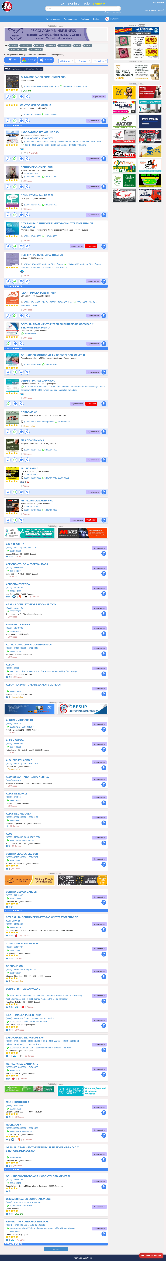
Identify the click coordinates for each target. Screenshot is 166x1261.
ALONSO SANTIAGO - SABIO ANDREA (27, 777)
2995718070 (28, 840)
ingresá (161, 10)
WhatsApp (82, 61)
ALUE (9, 833)
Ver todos (14, 45)
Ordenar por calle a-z (34, 69)
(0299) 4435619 (13, 723)
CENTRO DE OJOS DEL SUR (37, 167)
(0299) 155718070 (31, 836)
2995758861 (64, 421)
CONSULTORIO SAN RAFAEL (37, 195)
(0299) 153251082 (33, 449)
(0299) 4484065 (13, 780)
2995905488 (30, 333)
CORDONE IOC (29, 412)
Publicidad (157, 2)
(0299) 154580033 (33, 509)
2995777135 (15, 611)
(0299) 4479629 (13, 816)
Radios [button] (96, 19)
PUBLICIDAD (55, 26)
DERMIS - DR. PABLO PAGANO (38, 380)
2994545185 (51, 364)
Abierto (28, 90)
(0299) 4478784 (13, 763)
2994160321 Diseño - (87, 302)
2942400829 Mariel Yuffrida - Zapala (84, 264)
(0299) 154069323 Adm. (61, 302)
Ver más (56, 1249)
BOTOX (88, 45)
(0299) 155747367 (33, 176)
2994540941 (15, 570)
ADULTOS (51, 45)
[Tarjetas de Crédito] (25, 152)
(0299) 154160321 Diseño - (37, 302)
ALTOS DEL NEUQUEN (18, 813)
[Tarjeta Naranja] (28, 482)
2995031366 (15, 550)
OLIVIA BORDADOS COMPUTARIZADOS (43, 77)
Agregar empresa (53, 19)
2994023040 (15, 651)
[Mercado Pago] (22, 148)
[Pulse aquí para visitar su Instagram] (12, 556)
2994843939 (15, 631)
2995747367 (51, 176)
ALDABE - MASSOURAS (19, 720)
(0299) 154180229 (14, 743)
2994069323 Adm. (29, 305)
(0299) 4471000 (13, 647)
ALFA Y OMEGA (15, 740)
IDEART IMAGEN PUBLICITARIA (38, 292)
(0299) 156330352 (33, 477)
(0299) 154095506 (33, 236)
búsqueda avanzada (112, 12)
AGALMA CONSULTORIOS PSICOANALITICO (31, 604)
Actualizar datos (70, 19)
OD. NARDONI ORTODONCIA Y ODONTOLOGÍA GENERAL (53, 355)
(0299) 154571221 (29, 763)
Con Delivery (99, 61)
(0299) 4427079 (30, 173)
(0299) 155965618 (33, 86)
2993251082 (51, 449)
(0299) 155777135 (14, 607)
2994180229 (15, 746)
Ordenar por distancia (14, 69)
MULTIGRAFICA (29, 468)
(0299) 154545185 (33, 364)
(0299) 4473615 (13, 796)
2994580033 (51, 509)
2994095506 (51, 236)
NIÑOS (78, 45)
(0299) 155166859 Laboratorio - (64, 141)
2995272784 (16, 726)
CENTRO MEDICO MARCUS (35, 105)
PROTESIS (39, 45)
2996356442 (15, 800)
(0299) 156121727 (33, 204)
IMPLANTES (26, 45)
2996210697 (15, 590)
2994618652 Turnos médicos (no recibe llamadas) (53, 389)
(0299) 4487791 (13, 667)
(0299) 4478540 (31, 138)
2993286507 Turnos (19, 671)
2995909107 (15, 820)
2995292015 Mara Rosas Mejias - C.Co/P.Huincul (44, 267)
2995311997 (28, 726)
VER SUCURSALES (13, 125)
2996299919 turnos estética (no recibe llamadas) (47, 386)
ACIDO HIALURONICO (18, 49)
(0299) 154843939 (14, 627)
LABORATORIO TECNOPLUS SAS (40, 132)
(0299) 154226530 (14, 836)
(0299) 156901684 (50, 86)
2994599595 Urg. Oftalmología (63, 671)
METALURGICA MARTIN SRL (37, 500)
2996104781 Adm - (78, 144)
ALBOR (10, 664)
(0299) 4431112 (28, 547)
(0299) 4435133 (30, 506)
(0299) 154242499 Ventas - (37, 141)
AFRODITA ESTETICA (18, 584)
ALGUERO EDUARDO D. (19, 760)
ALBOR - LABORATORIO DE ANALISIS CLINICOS (33, 684)
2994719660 (51, 114)
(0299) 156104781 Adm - (90, 141)
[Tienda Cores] (17, 935)
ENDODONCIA (65, 45)
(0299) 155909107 (29, 816)
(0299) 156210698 (14, 587)
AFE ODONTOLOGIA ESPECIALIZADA (27, 564)
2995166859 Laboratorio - (57, 144)
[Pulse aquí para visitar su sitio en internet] (7, 556)
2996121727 (51, 204)
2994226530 (16, 840)
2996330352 (63, 477)
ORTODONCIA (36, 49)
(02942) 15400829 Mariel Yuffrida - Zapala (44, 264)
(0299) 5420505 (30, 474)
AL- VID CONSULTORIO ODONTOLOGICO (29, 644)
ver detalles (30, 426)
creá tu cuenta (150, 10)
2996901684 (81, 86)
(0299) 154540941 (14, 567)
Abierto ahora (65, 61)
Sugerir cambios (99, 96)
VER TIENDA (91, 246)
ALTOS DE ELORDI (16, 793)
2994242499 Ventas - (35, 144)
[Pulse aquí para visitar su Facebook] (10, 556)
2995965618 (69, 86)
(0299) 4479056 (46, 138)
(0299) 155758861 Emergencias (39, 421)
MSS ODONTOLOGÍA (32, 440)
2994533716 (52, 477)
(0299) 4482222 (13, 547)
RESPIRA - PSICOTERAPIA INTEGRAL (42, 255)
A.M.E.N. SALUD (15, 544)
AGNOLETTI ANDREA (18, 624)
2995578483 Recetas (39, 671)
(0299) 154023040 (29, 647)
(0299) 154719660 (32, 114)
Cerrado (34, 152)
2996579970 (15, 691)
